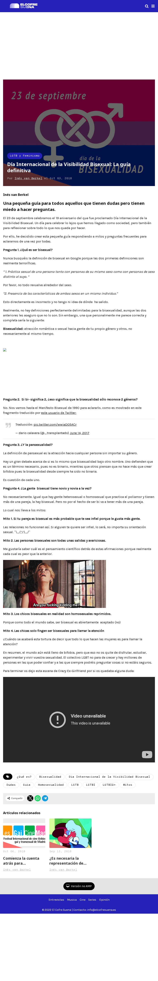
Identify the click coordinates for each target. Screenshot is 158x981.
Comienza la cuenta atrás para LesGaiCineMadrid (21, 861)
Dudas (11, 785)
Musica (72, 899)
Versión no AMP (81, 886)
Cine (82, 899)
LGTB (75, 785)
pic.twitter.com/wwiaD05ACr (55, 424)
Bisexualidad (50, 777)
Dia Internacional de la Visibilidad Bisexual (109, 777)
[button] (153, 6)
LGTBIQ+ (109, 785)
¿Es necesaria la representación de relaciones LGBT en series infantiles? (67, 861)
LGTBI (90, 785)
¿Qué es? (24, 777)
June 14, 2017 (79, 433)
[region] (79, 45)
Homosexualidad (51, 785)
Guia (26, 785)
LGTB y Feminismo (25, 156)
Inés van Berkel (28, 178)
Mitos (127, 785)
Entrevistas (56, 899)
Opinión (104, 899)
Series (92, 899)
